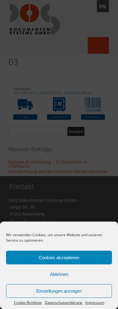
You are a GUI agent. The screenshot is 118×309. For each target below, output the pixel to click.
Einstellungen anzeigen (59, 291)
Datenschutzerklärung (63, 302)
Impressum (94, 302)
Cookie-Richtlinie (28, 302)
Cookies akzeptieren (59, 257)
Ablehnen (59, 274)
